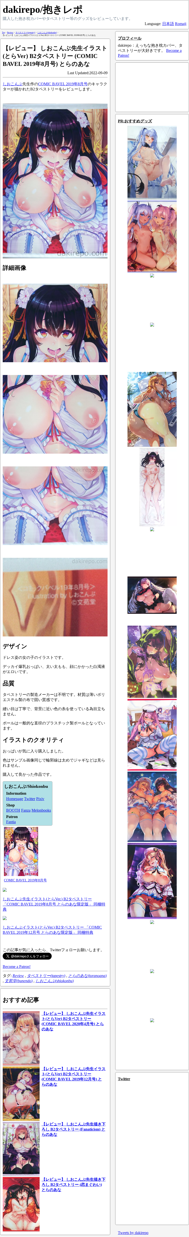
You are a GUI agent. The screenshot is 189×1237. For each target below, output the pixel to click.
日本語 (168, 24)
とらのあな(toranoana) (87, 976)
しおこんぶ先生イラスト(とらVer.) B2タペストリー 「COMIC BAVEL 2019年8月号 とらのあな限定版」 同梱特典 (54, 904)
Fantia (11, 822)
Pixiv (40, 799)
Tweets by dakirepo (133, 1233)
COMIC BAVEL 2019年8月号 (63, 84)
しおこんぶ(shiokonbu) (54, 981)
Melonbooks (41, 810)
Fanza (26, 810)
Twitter (29, 799)
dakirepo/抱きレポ (43, 9)
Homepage (14, 799)
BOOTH (13, 810)
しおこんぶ (12, 84)
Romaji (180, 24)
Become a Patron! (17, 966)
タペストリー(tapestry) (46, 976)
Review (18, 976)
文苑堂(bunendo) (18, 981)
